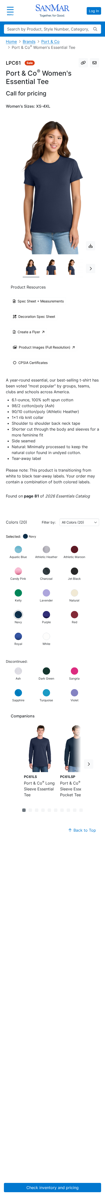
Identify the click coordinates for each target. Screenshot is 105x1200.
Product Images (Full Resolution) (44, 347)
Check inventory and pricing (52, 1187)
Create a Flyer (29, 332)
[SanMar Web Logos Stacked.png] (52, 10)
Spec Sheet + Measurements (41, 301)
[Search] (95, 29)
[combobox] (79, 522)
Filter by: (49, 522)
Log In (94, 11)
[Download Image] (90, 245)
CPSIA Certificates (33, 363)
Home (11, 41)
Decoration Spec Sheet (36, 316)
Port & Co (50, 41)
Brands (29, 41)
